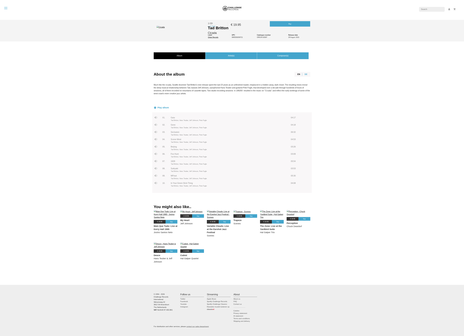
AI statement (238, 316)
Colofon (236, 311)
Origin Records (213, 37)
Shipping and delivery (241, 321)
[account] (449, 9)
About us (236, 299)
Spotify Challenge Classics (217, 304)
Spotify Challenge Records (217, 301)
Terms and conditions (241, 318)
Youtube (183, 304)
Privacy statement (240, 313)
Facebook (184, 301)
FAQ (235, 301)
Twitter (182, 299)
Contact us (237, 304)
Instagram (184, 307)
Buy (290, 24)
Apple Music (211, 299)
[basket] (454, 9)
